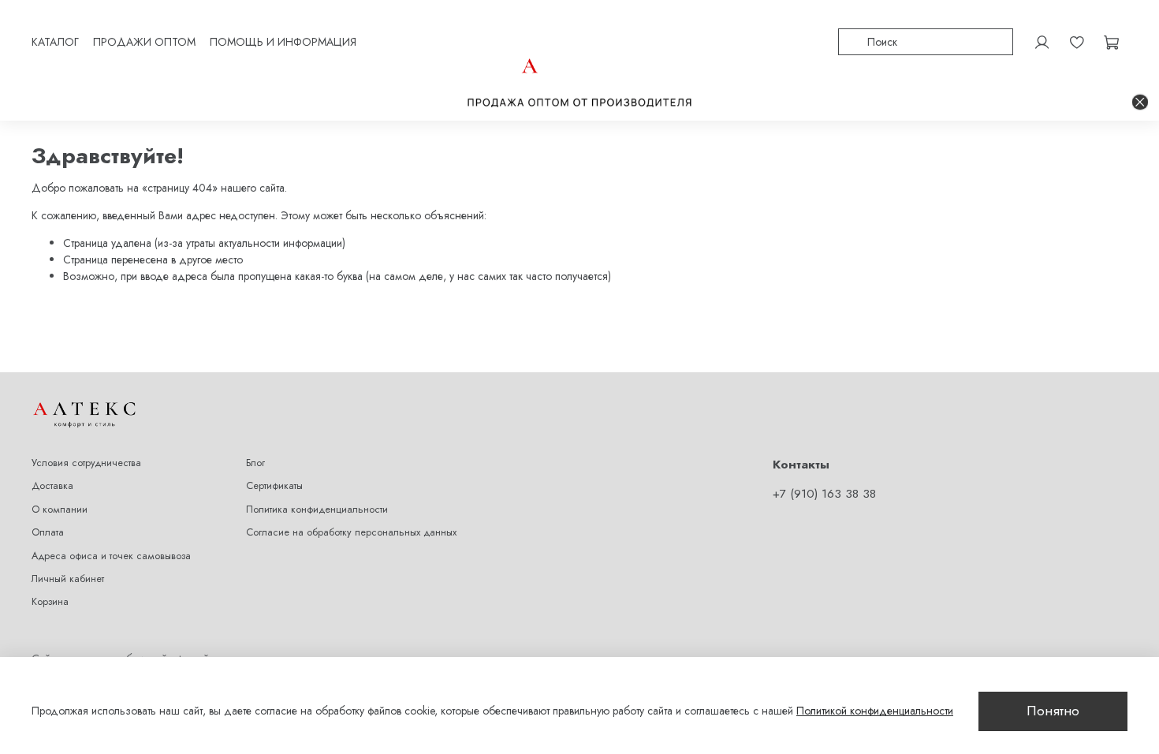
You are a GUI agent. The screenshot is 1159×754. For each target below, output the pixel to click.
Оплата (48, 532)
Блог (255, 463)
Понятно (1053, 710)
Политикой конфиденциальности (874, 711)
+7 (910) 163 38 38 (824, 493)
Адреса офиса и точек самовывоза (111, 556)
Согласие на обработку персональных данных (351, 532)
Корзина (50, 602)
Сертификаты (274, 486)
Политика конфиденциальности (317, 509)
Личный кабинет (68, 579)
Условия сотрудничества (86, 463)
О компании (60, 509)
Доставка (52, 486)
